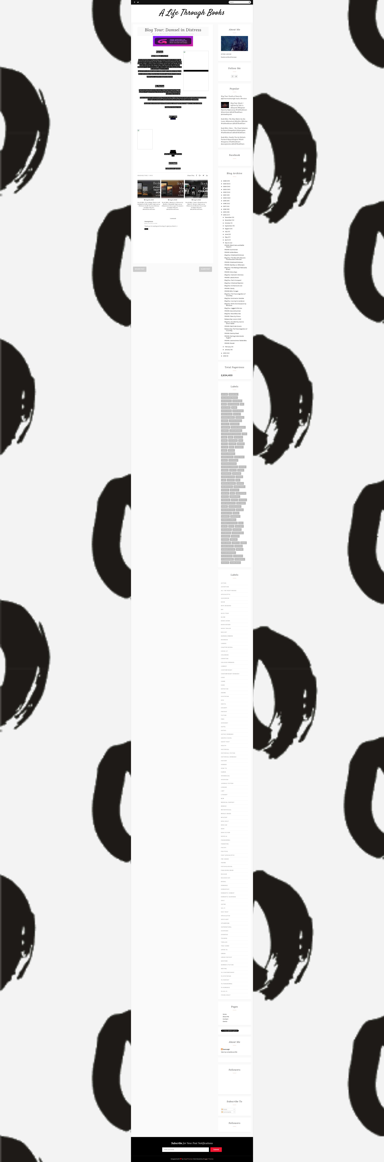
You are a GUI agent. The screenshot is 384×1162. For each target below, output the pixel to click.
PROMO (224, 506)
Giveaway (191, 34)
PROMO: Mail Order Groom (233, 326)
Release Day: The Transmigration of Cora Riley (235, 330)
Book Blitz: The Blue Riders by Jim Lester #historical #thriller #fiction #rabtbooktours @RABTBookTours (234, 121)
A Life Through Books (192, 12)
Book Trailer (227, 414)
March (227, 243)
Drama (224, 440)
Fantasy (185, 34)
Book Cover (226, 411)
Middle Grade (239, 486)
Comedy (225, 430)
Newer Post (140, 269)
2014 (224, 215)
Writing (239, 549)
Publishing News (228, 509)
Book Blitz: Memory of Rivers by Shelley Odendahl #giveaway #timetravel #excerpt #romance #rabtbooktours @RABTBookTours (172, 206)
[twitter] (138, 2)
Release (240, 509)
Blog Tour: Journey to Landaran (234, 301)
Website (173, 151)
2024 (225, 186)
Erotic (224, 443)
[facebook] (134, 2)
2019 (224, 201)
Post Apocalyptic (228, 503)
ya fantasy (238, 556)
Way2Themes (188, 1159)
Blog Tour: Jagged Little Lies (233, 308)
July (226, 231)
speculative (226, 529)
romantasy (235, 516)
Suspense (225, 536)
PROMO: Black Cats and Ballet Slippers (234, 246)
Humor (240, 470)
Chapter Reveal (235, 420)
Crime (224, 437)
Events (225, 1021)
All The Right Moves (229, 397)
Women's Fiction (228, 549)
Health (224, 460)
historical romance (229, 467)
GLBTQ (224, 450)
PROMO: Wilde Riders (231, 252)
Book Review (178, 34)
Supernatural (238, 533)
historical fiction (229, 463)
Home (224, 1014)
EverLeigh (226, 1049)
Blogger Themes (208, 1159)
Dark (230, 437)
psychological (234, 506)
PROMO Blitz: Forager (231, 291)
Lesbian (239, 477)
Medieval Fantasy (228, 483)
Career (224, 420)
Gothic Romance (228, 453)
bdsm (224, 404)
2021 (224, 195)
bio (242, 404)
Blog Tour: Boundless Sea (232, 313)
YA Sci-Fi (225, 562)
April (226, 240)
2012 (224, 356)
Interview (236, 473)
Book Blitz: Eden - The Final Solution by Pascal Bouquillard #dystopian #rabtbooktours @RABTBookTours (234, 130)
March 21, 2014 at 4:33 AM (151, 223)
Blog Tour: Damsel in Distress (234, 275)
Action (224, 394)
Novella (225, 496)
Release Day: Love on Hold (232, 319)
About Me (226, 1017)
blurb (234, 407)
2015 (224, 212)
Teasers (225, 539)
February (228, 347)
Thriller (234, 539)
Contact (225, 1019)
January (227, 349)
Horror (225, 470)
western (238, 546)
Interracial (226, 473)
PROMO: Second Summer (232, 311)
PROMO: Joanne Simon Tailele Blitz (235, 340)
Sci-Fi (231, 526)
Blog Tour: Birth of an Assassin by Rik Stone (235, 304)
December (228, 217)
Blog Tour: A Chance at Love (233, 286)
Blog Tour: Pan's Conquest (232, 280)
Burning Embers (228, 417)
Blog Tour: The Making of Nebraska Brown (235, 268)
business (239, 417)
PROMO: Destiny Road (231, 333)
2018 (224, 203)
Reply (146, 229)
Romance (225, 516)
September (228, 226)
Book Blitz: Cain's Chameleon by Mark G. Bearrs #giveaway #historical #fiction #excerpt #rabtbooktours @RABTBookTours (196, 206)
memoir (240, 483)
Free (231, 447)
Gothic (231, 450)
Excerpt (232, 443)
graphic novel (227, 457)
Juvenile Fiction (228, 477)
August (227, 229)
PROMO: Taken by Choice (232, 316)
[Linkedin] (206, 175)
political (243, 500)
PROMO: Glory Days (230, 272)
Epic (240, 440)
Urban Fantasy (227, 546)
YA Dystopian (227, 556)
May (226, 237)
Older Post (205, 269)
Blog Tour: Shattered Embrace (234, 255)
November (228, 220)
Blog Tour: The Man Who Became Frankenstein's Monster (234, 258)
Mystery (225, 490)
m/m (237, 480)
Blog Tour (171, 34)
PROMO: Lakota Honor (231, 277)
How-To (233, 470)
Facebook (173, 152)
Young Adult (235, 562)
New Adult (234, 490)
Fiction (224, 447)
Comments (227, 1112)
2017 (224, 206)
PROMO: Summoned (231, 249)
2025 (225, 184)
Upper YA (236, 543)
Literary (231, 480)
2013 (224, 353)
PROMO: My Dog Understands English (234, 337)
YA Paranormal (227, 559)
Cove (244, 434)
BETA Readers (233, 404)
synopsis (235, 536)
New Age (225, 493)
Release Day (226, 513)
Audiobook (237, 401)
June (226, 234)
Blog (173, 155)
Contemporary (235, 430)
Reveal (236, 513)
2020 (225, 198)
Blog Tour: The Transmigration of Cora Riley (234, 294)
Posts (225, 1109)
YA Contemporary (228, 552)
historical (233, 460)
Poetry (234, 500)
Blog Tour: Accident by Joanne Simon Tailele (234, 322)
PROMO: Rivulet (229, 343)
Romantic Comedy (228, 519)
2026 (225, 181)
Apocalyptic (226, 401)
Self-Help (239, 526)
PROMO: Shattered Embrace (233, 262)
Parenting (225, 500)
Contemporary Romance (231, 434)
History (242, 467)
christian (225, 427)
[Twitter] (203, 175)
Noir (232, 493)
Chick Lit (225, 424)
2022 (225, 192)
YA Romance (239, 559)
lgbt (223, 480)
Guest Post (239, 457)
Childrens (235, 424)
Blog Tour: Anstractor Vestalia (234, 298)
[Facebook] (196, 175)
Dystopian (233, 440)
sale (240, 523)
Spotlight (237, 529)
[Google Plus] (199, 175)
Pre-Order (241, 503)
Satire (224, 526)
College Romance (238, 427)
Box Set (237, 414)
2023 (225, 189)
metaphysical (227, 486)
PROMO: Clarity (229, 288)
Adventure (233, 394)
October (228, 223)
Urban (243, 543)
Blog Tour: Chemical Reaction (233, 283)
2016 (224, 209)
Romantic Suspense (229, 523)
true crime (226, 543)
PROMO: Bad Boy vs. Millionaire (234, 265)
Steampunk (226, 533)
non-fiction (240, 493)
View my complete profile (229, 1052)
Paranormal (234, 496)
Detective (238, 437)
